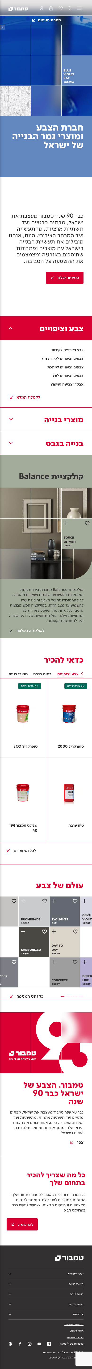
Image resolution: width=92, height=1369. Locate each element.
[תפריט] (79, 8)
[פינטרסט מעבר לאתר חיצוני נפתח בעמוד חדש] (10, 1344)
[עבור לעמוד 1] (62, 996)
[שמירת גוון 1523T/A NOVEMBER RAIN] (14, 962)
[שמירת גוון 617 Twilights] (75, 901)
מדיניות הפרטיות (74, 1324)
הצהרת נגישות (75, 1337)
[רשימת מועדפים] (60, 8)
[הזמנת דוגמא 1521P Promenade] (24, 901)
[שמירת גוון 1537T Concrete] (75, 962)
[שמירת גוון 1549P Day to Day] (75, 931)
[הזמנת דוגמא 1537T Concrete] (54, 962)
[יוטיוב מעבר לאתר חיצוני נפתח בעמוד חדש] (39, 1344)
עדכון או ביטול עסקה (72, 1343)
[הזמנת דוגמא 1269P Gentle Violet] (85, 901)
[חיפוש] (70, 8)
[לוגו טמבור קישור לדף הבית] (18, 9)
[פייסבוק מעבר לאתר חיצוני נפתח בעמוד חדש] (20, 1344)
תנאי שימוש (77, 1330)
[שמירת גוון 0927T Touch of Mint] (87, 523)
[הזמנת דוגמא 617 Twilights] (54, 901)
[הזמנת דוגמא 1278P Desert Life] (85, 962)
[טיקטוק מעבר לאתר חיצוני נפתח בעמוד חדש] (49, 1344)
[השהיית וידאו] (2, 27)
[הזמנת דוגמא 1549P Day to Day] (54, 931)
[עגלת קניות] (51, 8)
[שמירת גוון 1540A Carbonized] (44, 931)
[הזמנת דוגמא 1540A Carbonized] (24, 931)
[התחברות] (42, 8)
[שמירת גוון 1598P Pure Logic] (14, 901)
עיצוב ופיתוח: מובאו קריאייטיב (66, 1357)
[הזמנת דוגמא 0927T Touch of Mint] (66, 523)
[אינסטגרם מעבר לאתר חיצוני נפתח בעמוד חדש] (30, 1344)
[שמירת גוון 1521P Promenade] (44, 901)
